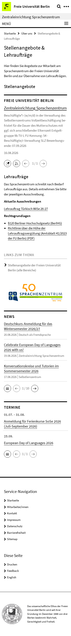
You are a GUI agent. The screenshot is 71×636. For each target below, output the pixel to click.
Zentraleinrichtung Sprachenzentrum (31, 16)
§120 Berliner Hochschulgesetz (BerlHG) (35, 223)
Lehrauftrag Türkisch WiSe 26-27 (26, 209)
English (11, 577)
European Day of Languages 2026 (28, 443)
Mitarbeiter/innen (17, 507)
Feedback (13, 571)
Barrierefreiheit (16, 533)
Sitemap (12, 539)
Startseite (10, 33)
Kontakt (12, 513)
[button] (8, 163)
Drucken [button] (12, 564)
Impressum (14, 520)
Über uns (26, 33)
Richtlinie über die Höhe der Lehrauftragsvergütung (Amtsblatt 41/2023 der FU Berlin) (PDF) (37, 233)
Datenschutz (14, 526)
